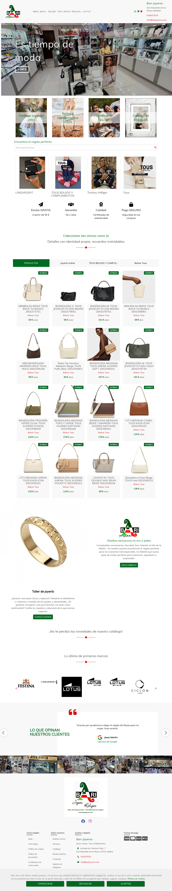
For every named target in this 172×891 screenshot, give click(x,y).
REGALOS (76, 11)
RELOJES (52, 11)
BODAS (66, 11)
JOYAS (43, 11)
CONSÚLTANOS (43, 616)
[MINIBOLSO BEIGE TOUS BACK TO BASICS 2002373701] (29, 287)
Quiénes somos (59, 839)
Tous (126, 192)
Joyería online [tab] (67, 263)
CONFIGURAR (45, 883)
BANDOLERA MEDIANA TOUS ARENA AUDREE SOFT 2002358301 (104, 366)
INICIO (35, 11)
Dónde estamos (59, 854)
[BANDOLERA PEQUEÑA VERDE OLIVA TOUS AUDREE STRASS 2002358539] (29, 401)
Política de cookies (136, 878)
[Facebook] (83, 822)
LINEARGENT (24, 192)
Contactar (57, 859)
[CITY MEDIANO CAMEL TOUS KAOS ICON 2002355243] (135, 401)
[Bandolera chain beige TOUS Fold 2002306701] (135, 458)
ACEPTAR (126, 883)
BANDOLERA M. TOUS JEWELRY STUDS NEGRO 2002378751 (104, 308)
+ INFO (22, 69)
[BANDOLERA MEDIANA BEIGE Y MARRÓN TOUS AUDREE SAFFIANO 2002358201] (100, 401)
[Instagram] (90, 822)
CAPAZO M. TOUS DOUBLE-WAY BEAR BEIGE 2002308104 (103, 480)
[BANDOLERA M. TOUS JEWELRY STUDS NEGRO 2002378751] (100, 287)
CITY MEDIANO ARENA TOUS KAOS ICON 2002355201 (33, 480)
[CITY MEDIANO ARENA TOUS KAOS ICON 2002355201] (29, 458)
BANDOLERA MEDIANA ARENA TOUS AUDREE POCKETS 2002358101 (68, 480)
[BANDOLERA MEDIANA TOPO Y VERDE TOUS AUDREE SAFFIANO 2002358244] (65, 401)
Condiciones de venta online (34, 864)
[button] (36, 287)
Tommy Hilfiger (97, 192)
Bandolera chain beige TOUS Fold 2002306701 (139, 479)
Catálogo (57, 849)
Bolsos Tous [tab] (140, 263)
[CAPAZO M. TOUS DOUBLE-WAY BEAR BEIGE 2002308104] (100, 458)
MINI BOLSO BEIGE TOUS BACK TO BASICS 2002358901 (139, 308)
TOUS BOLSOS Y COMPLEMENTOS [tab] (105, 263)
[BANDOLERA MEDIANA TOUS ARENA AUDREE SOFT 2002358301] (100, 344)
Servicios (56, 844)
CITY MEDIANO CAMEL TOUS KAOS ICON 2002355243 (138, 423)
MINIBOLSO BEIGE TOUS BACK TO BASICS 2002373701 (33, 308)
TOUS (59, 11)
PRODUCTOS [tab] (31, 263)
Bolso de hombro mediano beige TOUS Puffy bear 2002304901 (68, 366)
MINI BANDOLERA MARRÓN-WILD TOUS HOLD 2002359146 (33, 366)
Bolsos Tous (33, 315)
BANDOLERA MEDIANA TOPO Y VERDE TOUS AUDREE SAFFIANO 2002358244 (68, 424)
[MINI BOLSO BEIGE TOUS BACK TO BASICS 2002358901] (135, 287)
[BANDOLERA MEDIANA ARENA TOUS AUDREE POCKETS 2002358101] (65, 458)
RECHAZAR (85, 883)
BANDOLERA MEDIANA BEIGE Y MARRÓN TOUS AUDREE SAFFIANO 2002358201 (103, 424)
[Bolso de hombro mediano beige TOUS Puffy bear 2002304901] (65, 344)
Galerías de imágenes (57, 865)
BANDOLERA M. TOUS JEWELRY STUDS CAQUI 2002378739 (138, 366)
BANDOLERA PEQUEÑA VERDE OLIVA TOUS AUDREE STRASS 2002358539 (33, 424)
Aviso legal (33, 844)
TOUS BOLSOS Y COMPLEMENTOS (62, 194)
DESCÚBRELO (129, 565)
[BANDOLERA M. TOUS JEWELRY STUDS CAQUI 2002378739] (135, 344)
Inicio (30, 839)
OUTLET (87, 11)
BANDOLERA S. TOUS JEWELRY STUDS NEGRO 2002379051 (68, 308)
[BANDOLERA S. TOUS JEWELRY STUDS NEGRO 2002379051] (65, 287)
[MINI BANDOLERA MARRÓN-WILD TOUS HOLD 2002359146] (29, 344)
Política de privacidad (32, 855)
